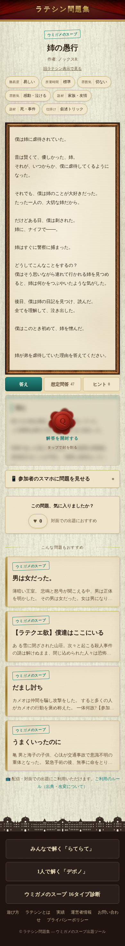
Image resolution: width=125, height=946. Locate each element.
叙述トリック (64, 109)
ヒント (101, 384)
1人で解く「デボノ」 (62, 871)
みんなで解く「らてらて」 (62, 848)
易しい (22, 82)
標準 (58, 82)
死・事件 (22, 109)
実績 (60, 912)
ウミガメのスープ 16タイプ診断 (62, 894)
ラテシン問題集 (63, 9)
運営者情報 (81, 912)
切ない (94, 82)
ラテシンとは (37, 912)
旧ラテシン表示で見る (62, 68)
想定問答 (62, 384)
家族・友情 (72, 95)
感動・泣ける (27, 95)
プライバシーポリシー (67, 920)
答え (23, 384)
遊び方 (13, 912)
